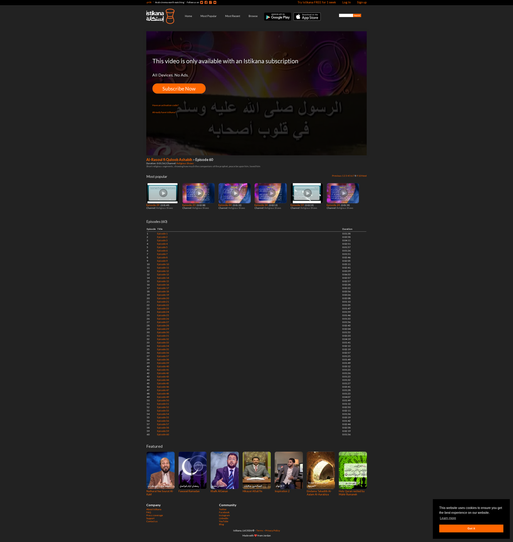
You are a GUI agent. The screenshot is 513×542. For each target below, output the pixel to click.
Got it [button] (471, 528)
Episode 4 (162, 243)
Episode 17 (163, 288)
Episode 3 (162, 240)
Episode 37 (163, 356)
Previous (337, 175)
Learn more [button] (448, 518)
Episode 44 (225, 205)
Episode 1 (162, 233)
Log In (346, 2)
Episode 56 (163, 420)
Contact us (152, 521)
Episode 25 (163, 315)
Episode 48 (163, 393)
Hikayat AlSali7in (252, 491)
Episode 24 (333, 205)
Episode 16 (163, 284)
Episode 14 (163, 277)
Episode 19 (163, 294)
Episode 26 (163, 318)
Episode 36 (163, 352)
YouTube (223, 521)
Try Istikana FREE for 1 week (316, 2)
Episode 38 (163, 359)
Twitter (223, 509)
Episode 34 (261, 205)
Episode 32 (163, 339)
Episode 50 (163, 400)
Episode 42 (163, 373)
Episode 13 (163, 274)
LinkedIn (223, 518)
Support (150, 518)
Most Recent (232, 16)
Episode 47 (163, 390)
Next (364, 175)
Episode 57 (163, 424)
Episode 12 (163, 271)
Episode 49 (163, 396)
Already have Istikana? (164, 112)
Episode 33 (163, 342)
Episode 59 (297, 205)
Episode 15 (163, 281)
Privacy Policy (272, 530)
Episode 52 (163, 407)
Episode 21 (163, 301)
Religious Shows (185, 163)
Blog (221, 524)
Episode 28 (163, 325)
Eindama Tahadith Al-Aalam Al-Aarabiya (319, 493)
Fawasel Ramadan (189, 491)
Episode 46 (163, 386)
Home (188, 16)
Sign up (362, 2)
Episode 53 (163, 410)
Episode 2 (162, 236)
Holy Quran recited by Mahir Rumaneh (352, 493)
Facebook (224, 512)
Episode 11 (163, 267)
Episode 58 (163, 427)
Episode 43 (163, 376)
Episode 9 (162, 260)
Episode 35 (163, 349)
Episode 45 (163, 383)
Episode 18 (163, 291)
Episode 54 (163, 413)
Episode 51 (163, 403)
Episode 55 (163, 417)
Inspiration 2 (282, 491)
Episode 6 (162, 250)
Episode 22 (163, 305)
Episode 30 (163, 332)
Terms (259, 530)
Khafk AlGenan (219, 491)
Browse (253, 16)
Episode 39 (153, 205)
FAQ (148, 512)
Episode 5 (162, 247)
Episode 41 (163, 369)
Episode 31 (163, 335)
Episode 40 (163, 366)
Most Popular (209, 16)
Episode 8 (162, 257)
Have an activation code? (165, 105)
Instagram (224, 515)
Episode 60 (163, 434)
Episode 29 (163, 328)
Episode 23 (163, 308)
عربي (148, 1)
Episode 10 (163, 264)
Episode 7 (162, 253)
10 (359, 175)
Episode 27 (163, 322)
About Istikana (153, 509)
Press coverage (154, 515)
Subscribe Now (179, 88)
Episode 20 (189, 205)
